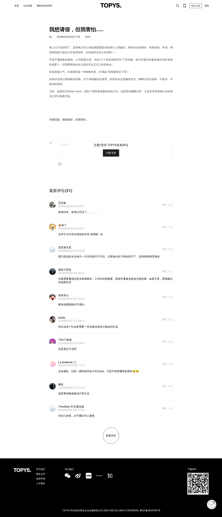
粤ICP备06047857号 (150, 510)
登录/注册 (195, 6)
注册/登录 (111, 153)
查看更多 (111, 435)
